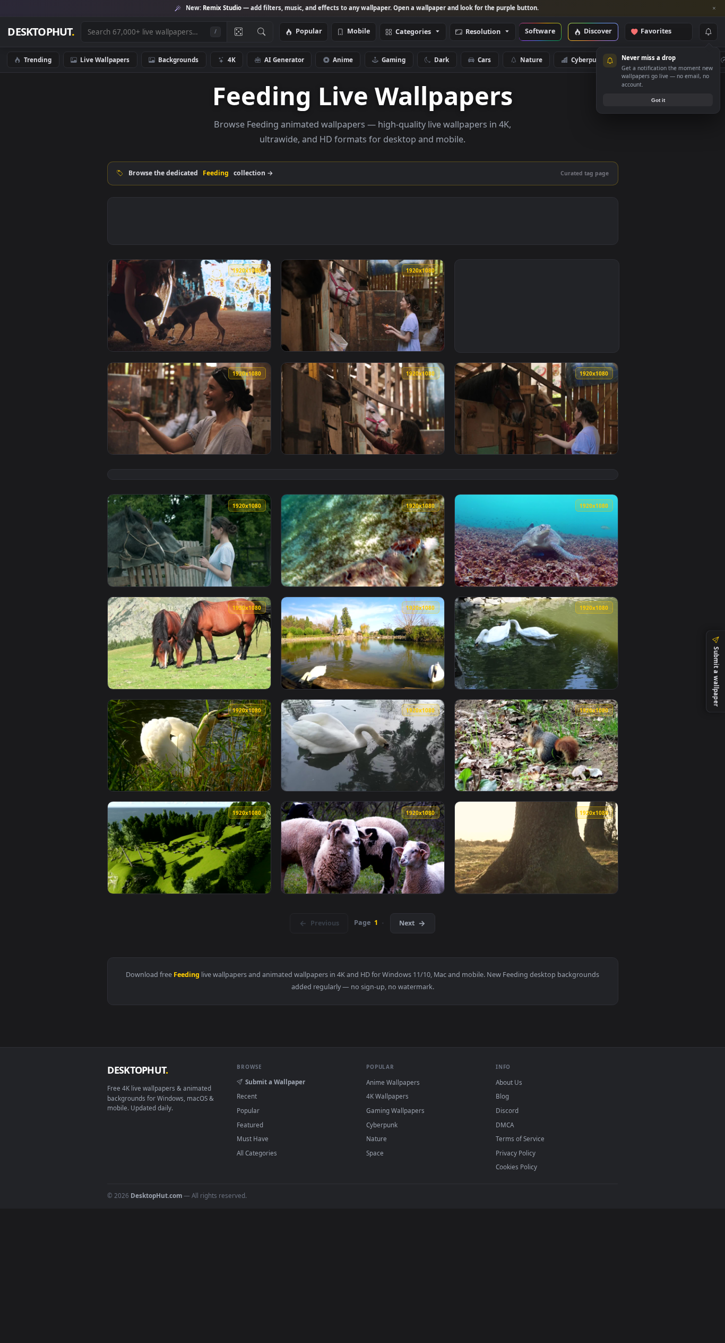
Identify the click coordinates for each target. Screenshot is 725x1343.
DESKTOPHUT (137, 1070)
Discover (598, 31)
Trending (37, 59)
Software (540, 31)
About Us (509, 1082)
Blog (502, 1096)
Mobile (358, 31)
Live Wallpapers (105, 59)
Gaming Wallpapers (395, 1110)
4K (232, 59)
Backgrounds (178, 59)
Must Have (253, 1138)
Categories (413, 32)
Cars (484, 59)
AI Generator (284, 59)
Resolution (482, 32)
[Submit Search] (261, 32)
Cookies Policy (516, 1166)
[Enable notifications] (708, 32)
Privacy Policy (516, 1153)
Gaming (393, 59)
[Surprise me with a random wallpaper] (238, 32)
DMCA (505, 1124)
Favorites (661, 31)
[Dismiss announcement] (714, 8)
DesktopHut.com (156, 1195)
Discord (507, 1110)
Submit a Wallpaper (275, 1081)
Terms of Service (520, 1138)
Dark (441, 59)
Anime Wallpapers (393, 1082)
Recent (247, 1096)
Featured (250, 1124)
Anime (343, 59)
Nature (531, 59)
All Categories (257, 1153)
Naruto (690, 59)
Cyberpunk (588, 59)
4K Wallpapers (387, 1096)
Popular (309, 31)
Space (642, 59)
